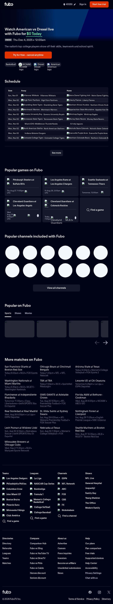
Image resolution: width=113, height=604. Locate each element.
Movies (28, 313)
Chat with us (91, 578)
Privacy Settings (93, 573)
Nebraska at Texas (50, 427)
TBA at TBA (46, 380)
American (55, 64)
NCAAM (27, 64)
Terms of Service (76, 599)
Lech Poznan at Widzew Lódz (21, 427)
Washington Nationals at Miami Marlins (18, 382)
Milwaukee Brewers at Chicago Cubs (17, 443)
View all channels (56, 288)
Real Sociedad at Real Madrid (21, 411)
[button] (97, 343)
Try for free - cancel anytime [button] (28, 55)
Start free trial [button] (99, 4)
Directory (106, 599)
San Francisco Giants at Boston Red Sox (18, 368)
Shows (18, 313)
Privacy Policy (93, 599)
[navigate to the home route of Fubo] (8, 4)
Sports (8, 313)
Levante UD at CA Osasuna (90, 380)
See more (56, 153)
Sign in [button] (82, 4)
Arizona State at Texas (87, 366)
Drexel (41, 64)
